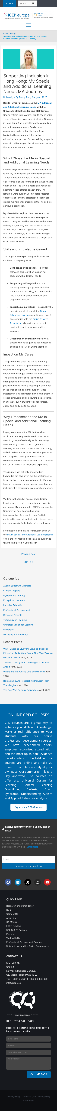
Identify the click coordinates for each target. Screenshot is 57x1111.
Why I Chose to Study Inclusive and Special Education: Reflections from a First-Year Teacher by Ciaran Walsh (28, 653)
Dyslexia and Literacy (14, 595)
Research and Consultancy (20, 906)
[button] (10, 3)
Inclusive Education (13, 605)
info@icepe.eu (13, 983)
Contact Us (12, 914)
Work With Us (13, 938)
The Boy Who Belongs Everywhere (21, 690)
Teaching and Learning (15, 620)
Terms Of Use (29, 1096)
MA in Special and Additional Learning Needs (30, 534)
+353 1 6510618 (19, 979)
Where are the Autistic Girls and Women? (24, 671)
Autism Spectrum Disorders (17, 585)
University (8, 97)
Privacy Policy (13, 1096)
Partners (10, 934)
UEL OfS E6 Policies (16, 930)
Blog (8, 910)
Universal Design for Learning (18, 624)
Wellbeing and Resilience (15, 634)
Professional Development (16, 610)
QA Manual (11, 922)
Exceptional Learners (14, 600)
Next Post (28, 561)
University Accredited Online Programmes (27, 946)
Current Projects (11, 590)
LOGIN (9, 3)
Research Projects (12, 615)
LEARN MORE (33, 847)
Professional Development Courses (24, 942)
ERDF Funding (13, 926)
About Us (11, 918)
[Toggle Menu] (28, 24)
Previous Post (28, 554)
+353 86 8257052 (38, 979)
